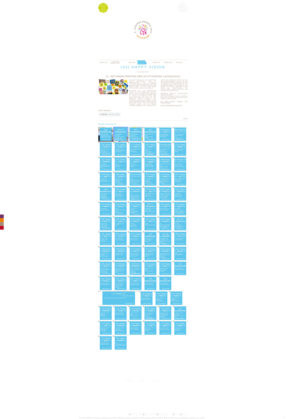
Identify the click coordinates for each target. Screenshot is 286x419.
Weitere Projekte (141, 62)
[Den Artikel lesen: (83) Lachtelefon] (135, 141)
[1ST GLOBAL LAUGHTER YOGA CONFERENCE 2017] (142, 384)
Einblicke (156, 62)
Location (131, 62)
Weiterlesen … (107, 139)
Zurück (185, 118)
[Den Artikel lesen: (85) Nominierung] (105, 141)
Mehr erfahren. (201, 417)
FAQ (2, 220)
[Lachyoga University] (143, 38)
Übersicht (104, 62)
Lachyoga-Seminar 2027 (115, 62)
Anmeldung (168, 62)
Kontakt (179, 62)
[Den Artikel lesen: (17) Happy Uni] (118, 290)
